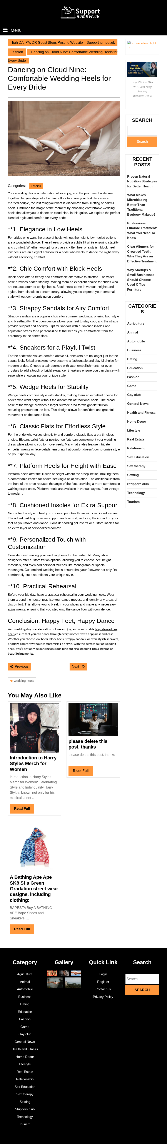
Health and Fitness (141, 412)
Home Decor (136, 421)
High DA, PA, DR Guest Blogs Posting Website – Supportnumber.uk (62, 42)
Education (135, 368)
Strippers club (138, 484)
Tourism (133, 502)
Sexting (133, 475)
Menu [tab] (16, 30)
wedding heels (24, 680)
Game (131, 386)
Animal (132, 332)
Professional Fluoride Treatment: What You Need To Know (142, 230)
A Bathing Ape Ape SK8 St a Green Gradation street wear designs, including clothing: (34, 888)
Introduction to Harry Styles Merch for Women (33, 763)
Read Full (24, 810)
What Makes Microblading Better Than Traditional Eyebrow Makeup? (141, 204)
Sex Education (138, 457)
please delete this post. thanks (87, 744)
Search (142, 120)
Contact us (103, 989)
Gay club (134, 395)
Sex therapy (136, 466)
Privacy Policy (103, 997)
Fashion (16, 52)
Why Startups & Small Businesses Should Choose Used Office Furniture (140, 279)
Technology (136, 493)
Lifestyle (133, 430)
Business (134, 350)
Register (103, 982)
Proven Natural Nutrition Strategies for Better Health (142, 181)
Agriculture (135, 323)
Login (103, 974)
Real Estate (135, 439)
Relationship (136, 448)
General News (138, 403)
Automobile (136, 341)
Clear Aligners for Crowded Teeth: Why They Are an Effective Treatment (142, 254)
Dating (132, 359)
